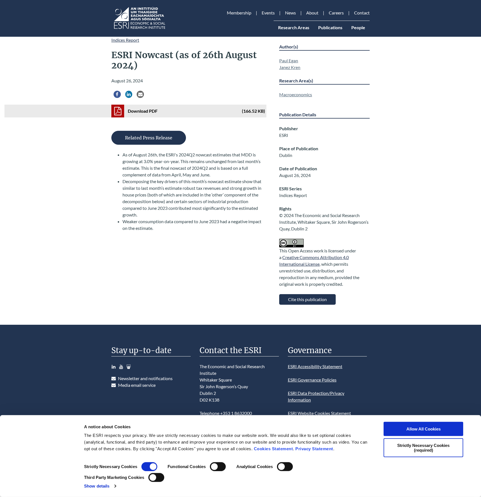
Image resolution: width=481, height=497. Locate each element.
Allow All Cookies (423, 429)
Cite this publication (307, 299)
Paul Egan (288, 60)
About (312, 12)
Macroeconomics (295, 94)
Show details (96, 486)
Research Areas (293, 27)
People (358, 27)
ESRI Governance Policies (312, 379)
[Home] (139, 28)
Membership (239, 12)
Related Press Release (148, 138)
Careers (336, 12)
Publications (330, 27)
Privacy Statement (314, 448)
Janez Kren (289, 67)
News (290, 12)
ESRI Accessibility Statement (315, 366)
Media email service (137, 385)
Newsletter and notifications (145, 378)
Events (268, 12)
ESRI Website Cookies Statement (319, 413)
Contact (362, 12)
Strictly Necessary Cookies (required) (423, 447)
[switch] (218, 466)
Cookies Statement (273, 448)
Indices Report (125, 40)
